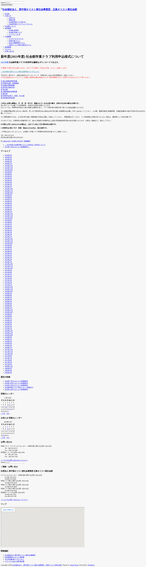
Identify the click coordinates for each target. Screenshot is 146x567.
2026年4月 (8, 157)
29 (4, 435)
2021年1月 (8, 285)
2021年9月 (8, 270)
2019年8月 (8, 316)
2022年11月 (9, 241)
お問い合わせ (9, 51)
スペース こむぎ (14, 34)
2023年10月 (9, 218)
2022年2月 (8, 260)
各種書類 (8, 47)
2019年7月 (8, 318)
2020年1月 (8, 308)
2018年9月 (8, 337)
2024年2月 (8, 209)
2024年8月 (8, 197)
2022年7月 (8, 249)
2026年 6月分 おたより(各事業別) (16, 383)
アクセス (8, 49)
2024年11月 (9, 191)
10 (8, 429)
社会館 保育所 (14, 30)
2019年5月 (8, 320)
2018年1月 (8, 347)
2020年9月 (8, 293)
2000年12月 (9, 366)
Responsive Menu (7, 4)
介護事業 (8, 36)
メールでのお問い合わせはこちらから (14, 460)
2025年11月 (9, 168)
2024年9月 (8, 195)
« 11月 (3, 413)
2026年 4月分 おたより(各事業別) (16, 389)
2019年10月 (9, 312)
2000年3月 (8, 372)
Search (3, 2)
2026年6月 (8, 155)
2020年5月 (8, 301)
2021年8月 (8, 272)
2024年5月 (8, 203)
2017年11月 (9, 352)
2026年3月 (8, 159)
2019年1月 (8, 329)
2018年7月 (8, 339)
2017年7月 (8, 358)
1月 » (8, 413)
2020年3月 (8, 306)
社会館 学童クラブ (15, 32)
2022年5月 (8, 253)
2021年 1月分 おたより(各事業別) (17, 147)
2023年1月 (8, 237)
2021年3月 (8, 281)
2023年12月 (9, 214)
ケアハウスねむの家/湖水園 (14, 561)
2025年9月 (8, 172)
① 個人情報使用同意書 (9, 81)
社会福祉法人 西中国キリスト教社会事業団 (20, 555)
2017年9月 (8, 356)
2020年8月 (8, 295)
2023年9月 (8, 220)
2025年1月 (8, 186)
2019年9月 (8, 314)
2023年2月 (8, 235)
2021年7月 (8, 274)
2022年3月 (8, 258)
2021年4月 (8, 278)
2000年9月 (8, 368)
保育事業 (8, 28)
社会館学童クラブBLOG (17, 22)
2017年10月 (9, 354)
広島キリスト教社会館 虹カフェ (20, 45)
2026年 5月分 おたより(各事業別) (16, 385)
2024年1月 (8, 212)
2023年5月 (8, 228)
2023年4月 (8, 230)
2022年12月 (9, 239)
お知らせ (8, 16)
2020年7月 (8, 297)
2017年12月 (9, 349)
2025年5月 (8, 178)
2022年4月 (8, 255)
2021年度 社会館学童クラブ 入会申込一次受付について (25, 145)
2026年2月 (8, 161)
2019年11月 (9, 310)
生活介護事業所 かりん (17, 43)
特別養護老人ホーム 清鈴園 (14, 557)
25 (10, 409)
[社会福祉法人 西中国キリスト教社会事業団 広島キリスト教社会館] (39, 9)
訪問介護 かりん (14, 41)
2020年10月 (9, 291)
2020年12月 (9, 287)
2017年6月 (8, 360)
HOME (7, 14)
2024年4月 (8, 205)
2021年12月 (9, 264)
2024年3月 (8, 207)
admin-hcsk (6, 141)
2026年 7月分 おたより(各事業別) (16, 381)
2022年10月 (9, 243)
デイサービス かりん (16, 39)
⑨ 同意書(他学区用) (8, 98)
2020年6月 (8, 299)
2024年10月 (9, 193)
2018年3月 (8, 345)
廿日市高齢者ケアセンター (14, 559)
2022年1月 (8, 262)
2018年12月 (9, 331)
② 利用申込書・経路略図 (10, 83)
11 (10, 405)
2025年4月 (8, 180)
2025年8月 (8, 174)
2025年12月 (9, 166)
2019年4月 (8, 322)
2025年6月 (8, 176)
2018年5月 (8, 341)
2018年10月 (9, 335)
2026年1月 (8, 163)
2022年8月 (8, 247)
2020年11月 (9, 289)
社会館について (10, 26)
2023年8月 (8, 222)
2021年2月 (8, 283)
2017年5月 (8, 362)
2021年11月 (9, 266)
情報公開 (12, 20)
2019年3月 (8, 324)
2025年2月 (8, 184)
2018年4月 (8, 343)
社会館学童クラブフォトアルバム (21, 24)
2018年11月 (9, 333)
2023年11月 (9, 216)
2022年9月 (8, 245)
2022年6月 (8, 251)
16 (6, 407)
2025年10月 (9, 170)
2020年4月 (8, 304)
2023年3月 (8, 232)
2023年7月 (8, 224)
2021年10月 (9, 268)
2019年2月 (8, 326)
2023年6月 (8, 226)
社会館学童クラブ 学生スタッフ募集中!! (19, 387)
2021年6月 (8, 276)
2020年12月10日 (17, 141)
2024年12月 (9, 189)
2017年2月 (8, 364)
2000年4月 (8, 370)
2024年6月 (8, 201)
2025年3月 (8, 182)
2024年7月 (8, 199)
